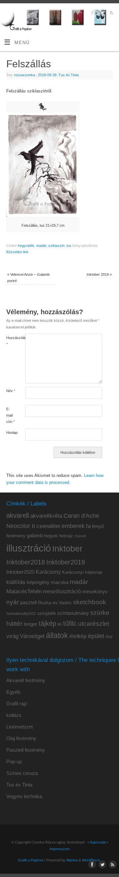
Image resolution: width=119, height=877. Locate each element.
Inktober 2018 (99, 274)
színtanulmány (73, 613)
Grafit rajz (16, 703)
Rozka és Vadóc (55, 602)
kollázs (13, 715)
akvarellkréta (46, 515)
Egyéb (13, 692)
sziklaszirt (56, 246)
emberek (73, 526)
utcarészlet (93, 623)
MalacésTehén (24, 591)
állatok (57, 635)
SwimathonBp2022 (21, 613)
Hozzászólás (11, 341)
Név (10, 391)
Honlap (11, 433)
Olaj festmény (21, 738)
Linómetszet (19, 727)
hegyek (51, 536)
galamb (35, 535)
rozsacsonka (24, 75)
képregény (38, 582)
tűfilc (70, 623)
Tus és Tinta (69, 75)
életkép (78, 636)
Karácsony (48, 572)
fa (88, 526)
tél (60, 624)
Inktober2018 (25, 562)
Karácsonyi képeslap (82, 572)
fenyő (98, 526)
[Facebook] (92, 13)
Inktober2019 (65, 562)
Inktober (67, 548)
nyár (12, 602)
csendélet (48, 526)
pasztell (28, 602)
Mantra (72, 860)
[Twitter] (101, 13)
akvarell (17, 515)
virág (12, 636)
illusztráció (28, 548)
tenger (30, 624)
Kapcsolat (98, 842)
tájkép (47, 623)
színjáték (46, 613)
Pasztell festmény (25, 750)
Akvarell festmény (25, 680)
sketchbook (89, 602)
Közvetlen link (17, 252)
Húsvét (80, 536)
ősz (109, 636)
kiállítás (15, 582)
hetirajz (66, 535)
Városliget (32, 636)
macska (59, 582)
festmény (15, 535)
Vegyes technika (24, 796)
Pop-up (14, 761)
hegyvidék (26, 246)
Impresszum (60, 849)
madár (41, 246)
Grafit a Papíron (30, 860)
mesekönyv (95, 591)
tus (68, 246)
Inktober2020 (20, 572)
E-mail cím (10, 415)
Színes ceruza (22, 773)
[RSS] (111, 13)
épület (96, 635)
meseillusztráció (62, 591)
